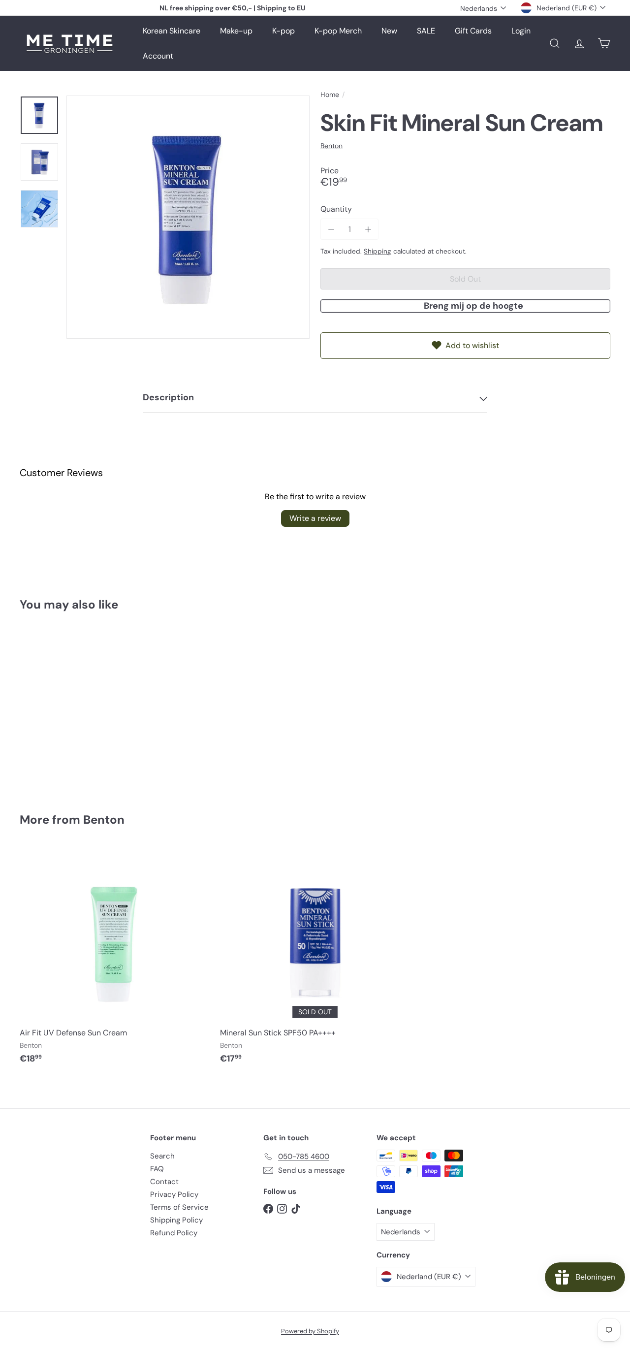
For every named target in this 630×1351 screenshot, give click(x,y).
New (389, 31)
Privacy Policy (174, 1194)
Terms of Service (179, 1207)
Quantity (336, 209)
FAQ (157, 1169)
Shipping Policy (176, 1220)
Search (162, 1156)
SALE (426, 31)
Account (158, 56)
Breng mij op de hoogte (473, 306)
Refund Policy (173, 1233)
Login (521, 31)
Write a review (315, 518)
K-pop (283, 31)
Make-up (236, 31)
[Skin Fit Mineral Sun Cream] (65, 705)
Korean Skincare (171, 31)
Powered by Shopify (310, 1331)
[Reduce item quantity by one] (331, 229)
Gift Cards (473, 31)
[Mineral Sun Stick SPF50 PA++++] (315, 960)
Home (329, 95)
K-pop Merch (338, 31)
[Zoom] (188, 217)
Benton (104, 819)
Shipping (377, 251)
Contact (164, 1182)
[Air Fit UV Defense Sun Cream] (115, 960)
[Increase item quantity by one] (367, 229)
